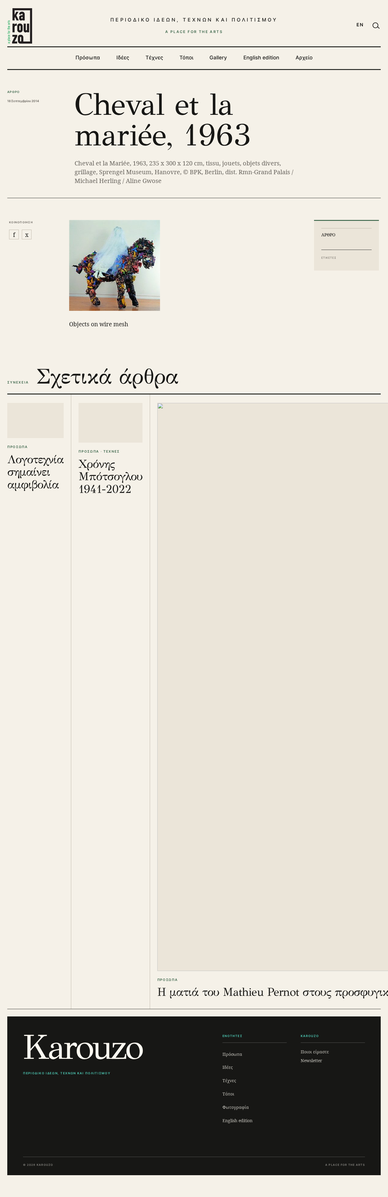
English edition (261, 58)
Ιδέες (122, 58)
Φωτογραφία (235, 1107)
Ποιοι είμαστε (315, 1052)
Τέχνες (154, 58)
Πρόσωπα (87, 58)
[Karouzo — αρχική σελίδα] (19, 25)
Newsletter (311, 1060)
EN (360, 25)
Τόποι (186, 58)
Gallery (218, 58)
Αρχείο (304, 58)
